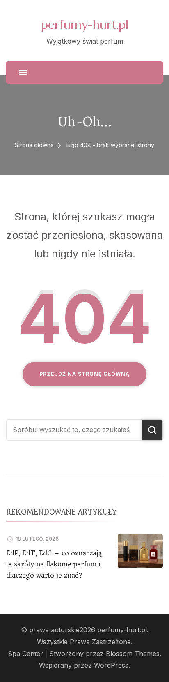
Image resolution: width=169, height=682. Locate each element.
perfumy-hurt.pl (84, 24)
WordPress (111, 665)
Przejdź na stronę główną (84, 374)
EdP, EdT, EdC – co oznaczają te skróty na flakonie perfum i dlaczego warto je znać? (54, 564)
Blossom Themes (133, 654)
